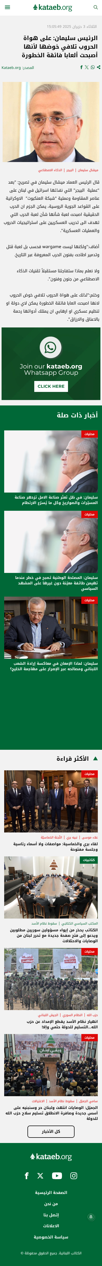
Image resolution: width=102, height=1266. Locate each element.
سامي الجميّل (88, 1101)
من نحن (51, 1203)
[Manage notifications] (91, 1217)
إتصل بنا (51, 1215)
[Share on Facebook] (81, 68)
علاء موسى (90, 837)
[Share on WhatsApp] (93, 68)
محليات (89, 434)
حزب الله (92, 1015)
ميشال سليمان (88, 170)
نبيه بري (71, 837)
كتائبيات (89, 860)
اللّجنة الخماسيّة (51, 837)
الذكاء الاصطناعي (50, 170)
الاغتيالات (38, 1101)
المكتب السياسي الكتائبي (79, 923)
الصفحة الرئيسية (51, 1192)
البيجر (69, 170)
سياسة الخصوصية (51, 1237)
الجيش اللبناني (48, 1015)
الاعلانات (51, 1226)
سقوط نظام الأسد (44, 923)
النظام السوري (72, 1015)
